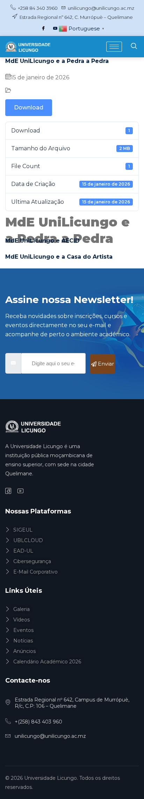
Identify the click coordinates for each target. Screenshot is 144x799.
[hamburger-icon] (114, 47)
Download (28, 107)
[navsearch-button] (134, 46)
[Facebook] (43, 28)
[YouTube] (55, 28)
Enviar (105, 363)
